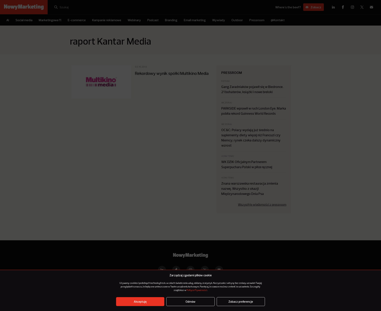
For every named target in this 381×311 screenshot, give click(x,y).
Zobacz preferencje (240, 301)
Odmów (190, 301)
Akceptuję (140, 301)
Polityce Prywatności (197, 290)
